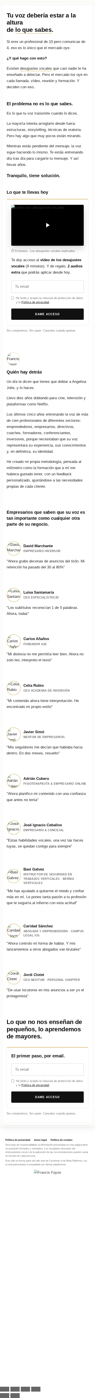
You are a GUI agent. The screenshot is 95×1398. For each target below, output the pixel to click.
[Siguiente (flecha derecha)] (15, 1395)
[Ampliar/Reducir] (4, 1389)
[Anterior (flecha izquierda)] (4, 1395)
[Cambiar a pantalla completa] (15, 1389)
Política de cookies (61, 1140)
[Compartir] (25, 1389)
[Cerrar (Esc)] (35, 1389)
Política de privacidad (35, 302)
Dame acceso (47, 314)
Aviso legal (40, 1140)
